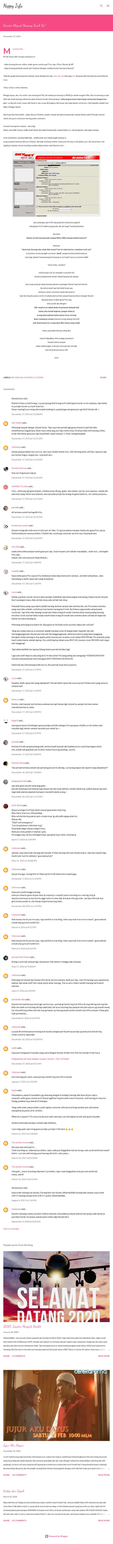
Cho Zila (15, 546)
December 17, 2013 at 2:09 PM (26, 712)
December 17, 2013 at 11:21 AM (27, 438)
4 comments (18, 1356)
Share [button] (103, 377)
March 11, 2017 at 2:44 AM (25, 1133)
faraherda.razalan (20, 525)
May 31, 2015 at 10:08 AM (24, 860)
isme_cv (15, 699)
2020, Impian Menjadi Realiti (22, 1326)
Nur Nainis (17, 422)
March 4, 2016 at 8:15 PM (24, 927)
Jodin (14, 1048)
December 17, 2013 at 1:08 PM (26, 562)
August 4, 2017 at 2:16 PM (24, 1200)
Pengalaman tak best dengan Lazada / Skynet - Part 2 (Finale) (40, 1058)
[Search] (101, 5)
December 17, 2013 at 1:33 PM (26, 690)
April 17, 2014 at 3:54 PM (24, 839)
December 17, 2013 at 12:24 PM (27, 538)
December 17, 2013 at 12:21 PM (27, 517)
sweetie (15, 571)
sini (55, 76)
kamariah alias (18, 999)
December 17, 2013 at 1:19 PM (26, 669)
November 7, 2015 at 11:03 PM (26, 878)
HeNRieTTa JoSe (20, 486)
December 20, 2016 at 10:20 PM (27, 1039)
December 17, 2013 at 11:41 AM (27, 459)
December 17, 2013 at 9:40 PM (26, 754)
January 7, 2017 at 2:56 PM (24, 1081)
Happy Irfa (13, 6)
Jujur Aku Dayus (13, 1445)
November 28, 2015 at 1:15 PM (26, 906)
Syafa (14, 1090)
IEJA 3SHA (17, 805)
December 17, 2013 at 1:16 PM (26, 583)
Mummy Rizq (18, 762)
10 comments (19, 1475)
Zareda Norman (19, 468)
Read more (104, 1356)
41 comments (19, 1520)
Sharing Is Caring (34, 377)
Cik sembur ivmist (20, 1142)
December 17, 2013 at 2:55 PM (26, 733)
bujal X (15, 720)
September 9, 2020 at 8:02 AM (26, 1221)
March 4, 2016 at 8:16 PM (24, 948)
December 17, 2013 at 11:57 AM (27, 498)
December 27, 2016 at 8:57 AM (26, 1063)
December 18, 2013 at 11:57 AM (27, 796)
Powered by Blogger (58, 1536)
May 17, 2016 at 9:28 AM (24, 966)
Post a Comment (11, 1228)
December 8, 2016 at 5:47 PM (26, 1018)
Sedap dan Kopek (13, 1491)
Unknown (16, 447)
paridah (15, 507)
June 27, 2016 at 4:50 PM (23, 990)
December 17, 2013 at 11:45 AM (27, 477)
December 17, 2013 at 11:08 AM (27, 414)
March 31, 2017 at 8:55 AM (25, 1179)
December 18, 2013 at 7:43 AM (26, 772)
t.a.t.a (14, 592)
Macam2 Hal (17, 377)
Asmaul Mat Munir (20, 957)
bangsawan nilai (19, 781)
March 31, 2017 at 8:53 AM (25, 1158)
